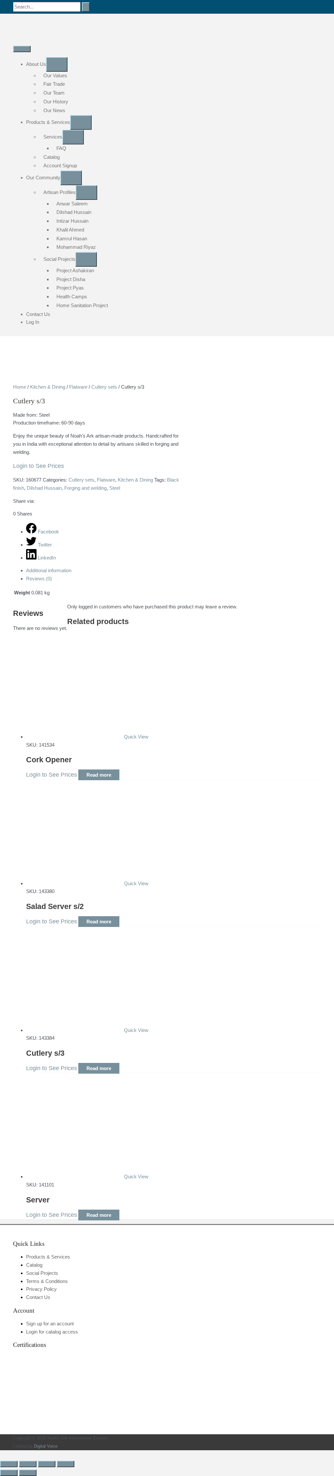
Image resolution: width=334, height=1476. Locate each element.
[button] (2, 1454)
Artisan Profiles (59, 192)
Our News (54, 110)
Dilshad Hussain (73, 212)
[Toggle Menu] (57, 64)
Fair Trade (54, 84)
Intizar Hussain (72, 221)
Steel (114, 488)
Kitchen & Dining (47, 387)
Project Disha (70, 279)
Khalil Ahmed (70, 229)
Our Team (54, 93)
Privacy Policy (41, 1289)
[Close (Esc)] (65, 1464)
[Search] (86, 7)
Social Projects (59, 259)
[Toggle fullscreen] (28, 1464)
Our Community (43, 177)
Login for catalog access (52, 1331)
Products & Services (48, 122)
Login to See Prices (38, 466)
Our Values (55, 75)
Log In (32, 322)
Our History (55, 101)
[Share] (46, 1464)
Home (19, 387)
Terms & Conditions (47, 1281)
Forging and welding (85, 488)
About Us (36, 64)
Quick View (136, 736)
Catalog (51, 157)
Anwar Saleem (72, 203)
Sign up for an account (50, 1323)
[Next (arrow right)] (28, 1472)
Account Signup (60, 165)
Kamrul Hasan (71, 238)
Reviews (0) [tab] (39, 578)
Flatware (78, 387)
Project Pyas (70, 288)
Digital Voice (45, 1446)
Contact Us (38, 314)
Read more (98, 775)
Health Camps (71, 296)
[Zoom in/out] (9, 1464)
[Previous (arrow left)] (9, 1472)
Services (52, 137)
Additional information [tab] (48, 570)
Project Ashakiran (75, 270)
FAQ (61, 148)
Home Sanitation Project (82, 305)
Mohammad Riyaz (76, 247)
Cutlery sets (104, 387)
